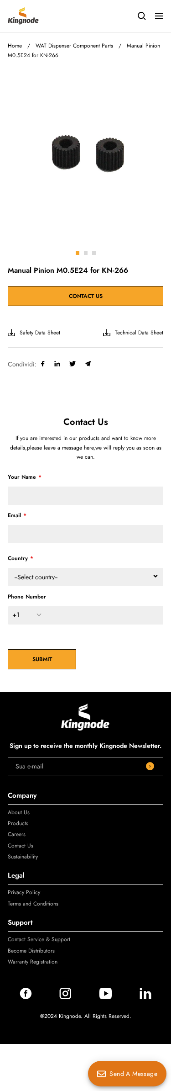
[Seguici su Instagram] (65, 996)
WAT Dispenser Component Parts (74, 46)
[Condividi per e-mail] (88, 364)
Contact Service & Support (39, 939)
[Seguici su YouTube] (105, 996)
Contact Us (20, 845)
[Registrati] (150, 766)
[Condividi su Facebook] (43, 364)
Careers (17, 834)
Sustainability (23, 856)
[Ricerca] (142, 16)
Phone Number (27, 597)
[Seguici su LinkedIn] (145, 996)
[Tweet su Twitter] (72, 364)
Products (18, 823)
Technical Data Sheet (139, 332)
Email (14, 515)
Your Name (22, 477)
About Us (19, 812)
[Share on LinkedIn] (57, 364)
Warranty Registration (32, 962)
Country (18, 558)
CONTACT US (86, 296)
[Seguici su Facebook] (26, 996)
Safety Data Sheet (40, 332)
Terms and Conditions (33, 903)
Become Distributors (31, 951)
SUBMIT (42, 659)
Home (15, 46)
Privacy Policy (24, 892)
